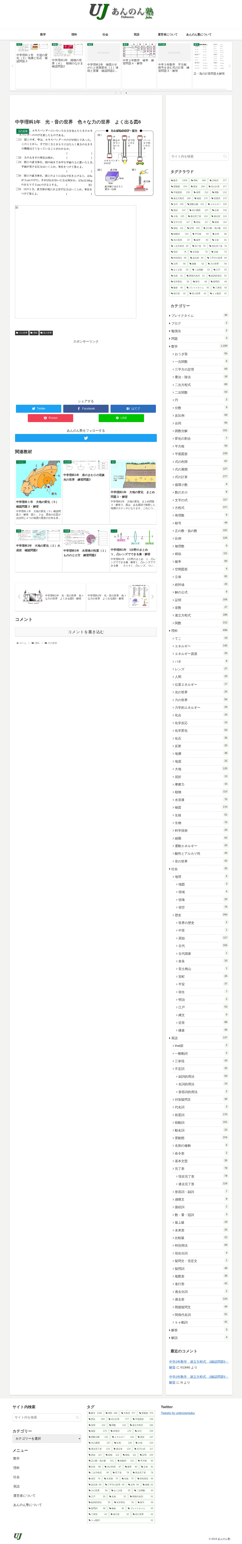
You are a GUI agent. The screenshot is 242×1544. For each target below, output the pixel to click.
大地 (201, 769)
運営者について (24, 1495)
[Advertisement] (86, 107)
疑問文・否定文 (201, 1261)
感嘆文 (201, 1199)
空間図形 (201, 569)
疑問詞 (201, 1269)
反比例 (201, 415)
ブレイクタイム (199, 315)
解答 (199, 1330)
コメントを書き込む (86, 632)
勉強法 (199, 331)
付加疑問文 (201, 1099)
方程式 (201, 508)
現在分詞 (201, 1253)
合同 (201, 423)
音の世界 (47, 333)
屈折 (201, 777)
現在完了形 (202, 1176)
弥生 (202, 992)
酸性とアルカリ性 (201, 853)
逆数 (201, 607)
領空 (202, 907)
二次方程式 (201, 385)
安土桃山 (202, 969)
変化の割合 (201, 438)
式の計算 (201, 477)
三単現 (201, 1061)
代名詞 (201, 1107)
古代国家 (202, 953)
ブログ (199, 323)
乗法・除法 (201, 377)
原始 (202, 938)
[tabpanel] (33, 65)
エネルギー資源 (201, 654)
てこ (201, 638)
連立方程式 (201, 615)
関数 (201, 623)
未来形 (201, 1230)
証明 (201, 600)
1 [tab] (115, 93)
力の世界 (23, 333)
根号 (201, 523)
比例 (201, 538)
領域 (202, 892)
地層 (201, 753)
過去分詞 (201, 1292)
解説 (199, 1338)
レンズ (201, 669)
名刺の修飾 (201, 1145)
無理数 (201, 546)
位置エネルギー (201, 684)
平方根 (201, 446)
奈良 (202, 961)
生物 (201, 823)
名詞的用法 (202, 1084)
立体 (201, 577)
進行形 (201, 1284)
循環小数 (201, 485)
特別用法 (201, 1245)
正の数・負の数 (201, 531)
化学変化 (201, 730)
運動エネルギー (201, 846)
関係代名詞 (201, 1315)
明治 (202, 999)
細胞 (201, 838)
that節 (201, 1046)
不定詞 (201, 1069)
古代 (202, 946)
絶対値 (201, 584)
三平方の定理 (201, 369)
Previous (12, 66)
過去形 (201, 1299)
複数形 (201, 1276)
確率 (201, 561)
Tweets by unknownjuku (178, 1413)
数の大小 (201, 492)
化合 (201, 715)
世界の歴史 (202, 923)
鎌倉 (202, 1030)
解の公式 (201, 592)
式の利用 (201, 462)
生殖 (201, 815)
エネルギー (201, 646)
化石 (201, 738)
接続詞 (201, 1207)
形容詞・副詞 (201, 1192)
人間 (201, 677)
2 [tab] (121, 93)
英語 (199, 1038)
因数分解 (201, 431)
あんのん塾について (27, 1505)
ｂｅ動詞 (201, 1322)
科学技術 (201, 830)
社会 (199, 869)
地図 (202, 884)
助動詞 (201, 1122)
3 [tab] (126, 93)
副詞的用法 (202, 1076)
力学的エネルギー (201, 707)
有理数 (201, 515)
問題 (199, 338)
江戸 (202, 1007)
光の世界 (201, 692)
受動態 (201, 1138)
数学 (199, 346)
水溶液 (201, 800)
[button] (225, 156)
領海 (202, 900)
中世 (202, 930)
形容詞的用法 (202, 1092)
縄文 (202, 1015)
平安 (202, 984)
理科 (35, 333)
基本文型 (201, 1161)
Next (229, 66)
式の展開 (201, 469)
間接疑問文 (201, 1307)
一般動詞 (201, 1053)
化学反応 (201, 723)
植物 (201, 792)
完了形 (201, 1168)
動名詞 (201, 1130)
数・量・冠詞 (201, 1215)
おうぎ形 (201, 354)
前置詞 (201, 1115)
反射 (201, 746)
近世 (202, 1022)
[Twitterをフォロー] (86, 438)
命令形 (201, 1153)
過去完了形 (202, 1184)
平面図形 (201, 454)
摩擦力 (201, 784)
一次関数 (201, 361)
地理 (201, 877)
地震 (201, 761)
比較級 (201, 1238)
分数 (201, 408)
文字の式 (201, 500)
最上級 (201, 1222)
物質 (201, 807)
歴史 (201, 915)
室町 (202, 976)
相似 (201, 554)
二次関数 (201, 392)
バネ (201, 661)
